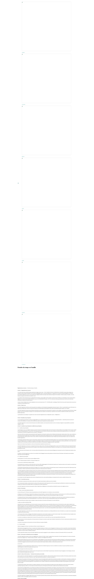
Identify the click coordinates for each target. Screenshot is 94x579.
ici (69, 408)
